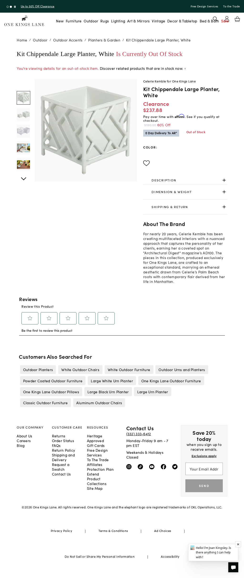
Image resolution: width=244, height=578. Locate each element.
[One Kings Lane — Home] (24, 20)
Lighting (118, 20)
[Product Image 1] (23, 114)
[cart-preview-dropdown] (237, 19)
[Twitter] (176, 466)
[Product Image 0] (23, 98)
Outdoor (91, 20)
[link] (185, 180)
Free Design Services (204, 6)
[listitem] (38, 369)
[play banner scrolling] (15, 7)
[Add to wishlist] (146, 163)
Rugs (104, 20)
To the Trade (231, 6)
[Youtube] (153, 466)
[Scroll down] (23, 84)
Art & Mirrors (138, 20)
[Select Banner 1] (11, 7)
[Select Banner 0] (8, 7)
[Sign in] (226, 18)
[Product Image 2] (23, 131)
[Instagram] (130, 466)
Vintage (158, 20)
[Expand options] (224, 180)
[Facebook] (164, 466)
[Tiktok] (141, 466)
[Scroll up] (23, 176)
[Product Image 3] (23, 148)
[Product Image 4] (23, 164)
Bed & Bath (209, 20)
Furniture (73, 20)
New (60, 20)
